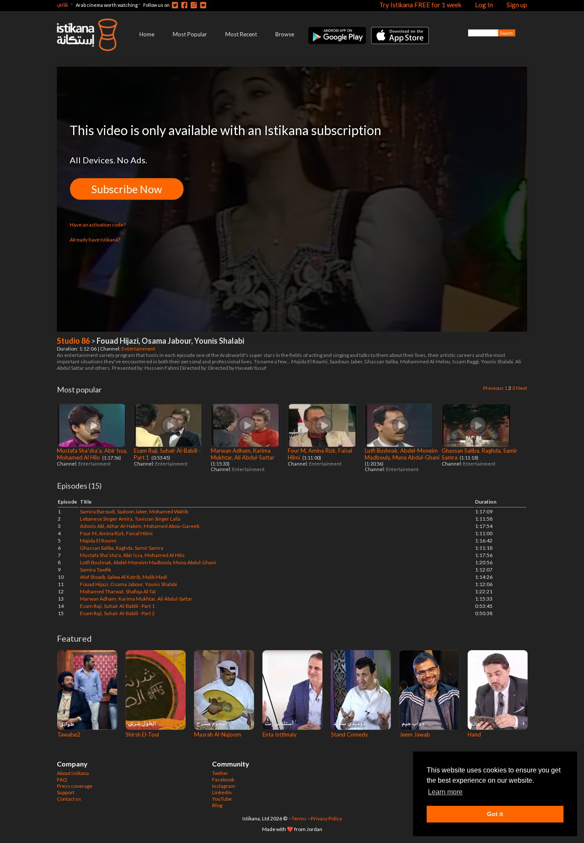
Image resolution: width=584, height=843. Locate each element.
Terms (299, 818)
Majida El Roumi (98, 540)
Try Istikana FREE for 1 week (420, 5)
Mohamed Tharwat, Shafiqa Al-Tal (118, 591)
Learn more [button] (445, 792)
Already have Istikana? (95, 239)
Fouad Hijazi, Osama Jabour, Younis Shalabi (128, 584)
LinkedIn (222, 792)
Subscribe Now (126, 189)
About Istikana (73, 773)
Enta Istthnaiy (280, 734)
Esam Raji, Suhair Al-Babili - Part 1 (117, 606)
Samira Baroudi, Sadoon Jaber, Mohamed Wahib (134, 511)
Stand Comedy (349, 734)
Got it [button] (495, 814)
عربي (62, 3)
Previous (493, 388)
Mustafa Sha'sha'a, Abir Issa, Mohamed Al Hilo (92, 454)
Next (521, 388)
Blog (217, 805)
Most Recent (241, 34)
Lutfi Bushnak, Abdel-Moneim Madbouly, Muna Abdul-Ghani (403, 454)
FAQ (62, 779)
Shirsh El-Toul (142, 734)
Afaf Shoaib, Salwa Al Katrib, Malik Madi (123, 577)
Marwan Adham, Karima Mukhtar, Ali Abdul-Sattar (243, 454)
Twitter (220, 773)
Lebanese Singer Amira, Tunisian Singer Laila (130, 519)
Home (146, 34)
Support (65, 792)
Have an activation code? (98, 224)
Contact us (69, 799)
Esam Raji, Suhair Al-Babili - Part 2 (117, 613)
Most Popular (190, 34)
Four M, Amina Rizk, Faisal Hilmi (116, 533)
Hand (474, 734)
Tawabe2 (68, 734)
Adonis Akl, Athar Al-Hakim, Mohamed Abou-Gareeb (139, 526)
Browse (284, 34)
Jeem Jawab (414, 734)
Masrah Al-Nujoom (217, 734)
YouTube (222, 799)
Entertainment (138, 348)
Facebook (223, 779)
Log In (484, 5)
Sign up (517, 5)
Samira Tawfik (95, 569)
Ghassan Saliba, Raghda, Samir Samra (121, 548)
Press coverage (74, 786)
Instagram (223, 786)
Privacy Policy (326, 818)
